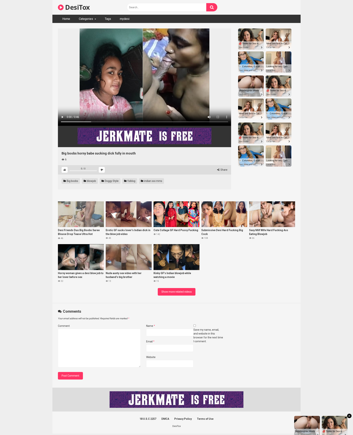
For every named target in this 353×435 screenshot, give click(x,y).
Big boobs (72, 180)
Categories (86, 19)
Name (150, 325)
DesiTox (77, 7)
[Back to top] (341, 424)
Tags (108, 19)
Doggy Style (111, 180)
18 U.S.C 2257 (148, 418)
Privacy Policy (183, 418)
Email (150, 341)
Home (66, 19)
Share (223, 169)
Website (151, 357)
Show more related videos (176, 291)
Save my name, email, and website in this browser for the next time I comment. (208, 335)
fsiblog (131, 180)
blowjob (91, 180)
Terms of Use (205, 418)
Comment (64, 325)
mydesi (124, 19)
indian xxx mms (153, 180)
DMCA (165, 418)
